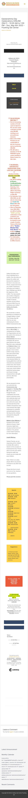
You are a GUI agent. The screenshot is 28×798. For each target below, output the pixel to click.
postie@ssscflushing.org (14, 656)
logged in (11, 731)
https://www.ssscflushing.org (14, 63)
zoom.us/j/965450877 (14, 102)
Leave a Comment (6, 30)
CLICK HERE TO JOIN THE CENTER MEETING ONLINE (14, 581)
